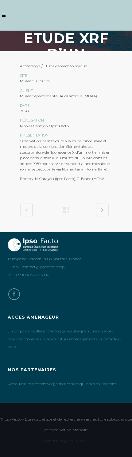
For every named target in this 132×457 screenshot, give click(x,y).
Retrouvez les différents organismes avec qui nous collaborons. (62, 383)
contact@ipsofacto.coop (43, 266)
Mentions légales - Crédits (66, 440)
